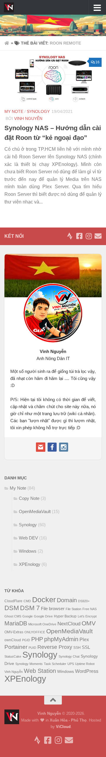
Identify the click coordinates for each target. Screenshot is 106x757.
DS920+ (84, 601)
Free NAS (89, 609)
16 (97, 62)
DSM (11, 608)
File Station (73, 609)
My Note (13, 111)
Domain (67, 600)
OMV (89, 623)
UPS (70, 664)
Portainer (15, 647)
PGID (26, 640)
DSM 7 (30, 608)
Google (27, 616)
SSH (77, 648)
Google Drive (43, 616)
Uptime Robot (85, 664)
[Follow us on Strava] (69, 236)
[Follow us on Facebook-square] (79, 236)
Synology (38, 111)
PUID (32, 647)
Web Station (40, 670)
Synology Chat (69, 656)
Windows (28, 551)
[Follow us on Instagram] (88, 236)
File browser (52, 608)
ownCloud (12, 640)
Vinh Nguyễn (28, 118)
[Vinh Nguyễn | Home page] (10, 7)
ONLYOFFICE (34, 632)
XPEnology (29, 564)
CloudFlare (13, 601)
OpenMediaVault (35, 511)
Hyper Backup (65, 616)
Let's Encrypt (87, 616)
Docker (44, 599)
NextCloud (68, 624)
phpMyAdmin (61, 639)
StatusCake (12, 656)
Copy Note (29, 498)
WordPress (86, 671)
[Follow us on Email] (98, 236)
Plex (84, 639)
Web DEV (28, 537)
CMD (27, 601)
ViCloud (63, 726)
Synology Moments (29, 664)
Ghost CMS (12, 616)
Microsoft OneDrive (42, 624)
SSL (86, 647)
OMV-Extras (13, 632)
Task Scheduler (55, 664)
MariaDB (15, 623)
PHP (37, 639)
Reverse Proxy (54, 647)
